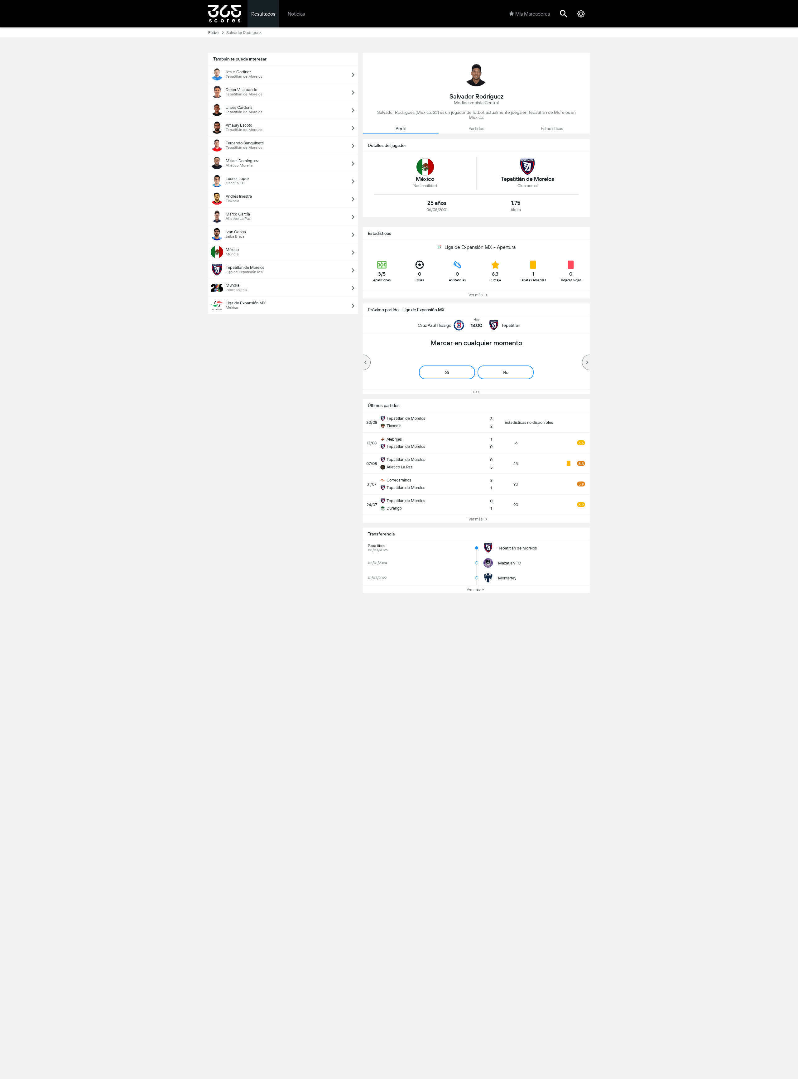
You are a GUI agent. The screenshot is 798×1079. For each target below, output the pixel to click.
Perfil (401, 128)
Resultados (263, 14)
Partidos (476, 128)
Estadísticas (552, 128)
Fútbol (213, 32)
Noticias (296, 14)
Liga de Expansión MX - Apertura (480, 247)
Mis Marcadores (532, 14)
